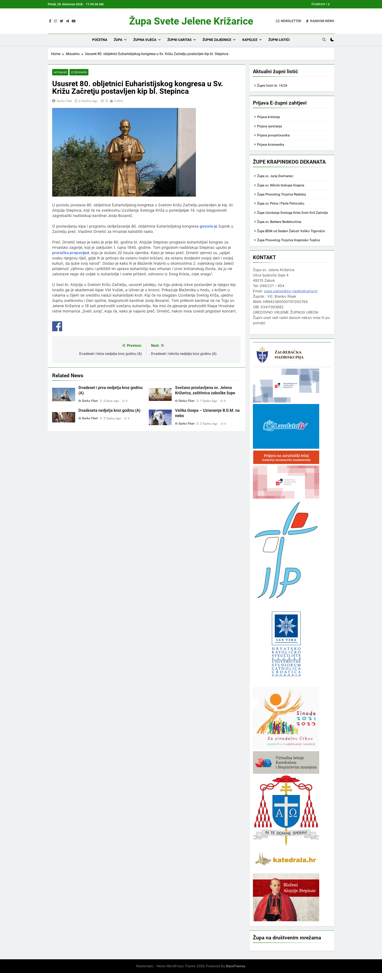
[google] (67, 21)
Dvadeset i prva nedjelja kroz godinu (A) (319, 4)
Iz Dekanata (79, 72)
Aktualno (60, 72)
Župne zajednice (216, 40)
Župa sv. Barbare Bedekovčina (279, 222)
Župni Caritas (179, 40)
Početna (99, 40)
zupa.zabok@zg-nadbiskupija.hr (291, 291)
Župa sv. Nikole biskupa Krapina (280, 185)
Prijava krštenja (268, 117)
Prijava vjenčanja (269, 126)
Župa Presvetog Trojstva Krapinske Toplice (288, 240)
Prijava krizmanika (270, 145)
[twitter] (61, 21)
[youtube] (73, 21)
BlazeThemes (235, 966)
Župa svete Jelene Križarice (191, 21)
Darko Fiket (64, 101)
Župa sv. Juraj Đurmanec (275, 176)
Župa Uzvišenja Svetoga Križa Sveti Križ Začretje (292, 213)
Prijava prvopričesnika (273, 135)
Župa (118, 40)
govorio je (208, 226)
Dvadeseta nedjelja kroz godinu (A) (109, 410)
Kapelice (249, 40)
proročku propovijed (70, 253)
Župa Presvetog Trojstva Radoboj (281, 194)
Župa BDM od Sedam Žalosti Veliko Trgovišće (291, 231)
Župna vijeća (144, 40)
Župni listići (279, 40)
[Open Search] (324, 39)
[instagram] (55, 21)
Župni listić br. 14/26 (272, 86)
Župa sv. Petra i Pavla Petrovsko (280, 203)
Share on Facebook (57, 326)
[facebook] (50, 21)
